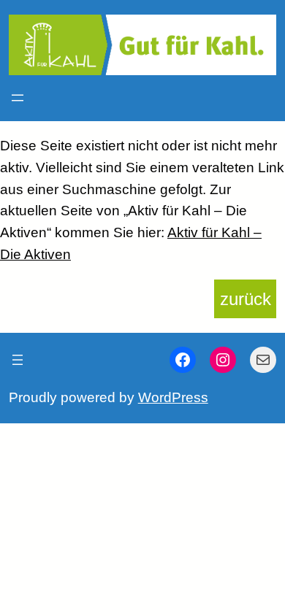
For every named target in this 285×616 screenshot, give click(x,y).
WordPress (173, 397)
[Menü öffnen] (17, 98)
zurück (245, 299)
